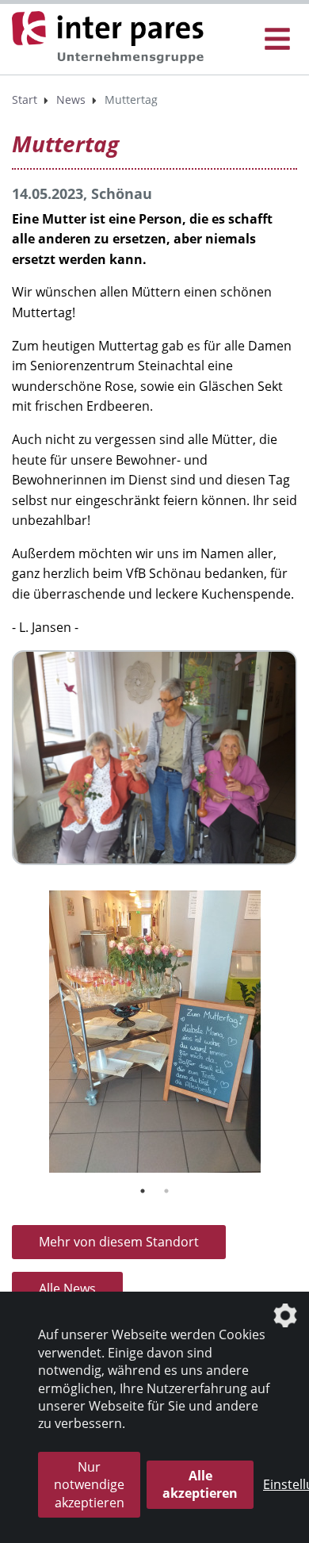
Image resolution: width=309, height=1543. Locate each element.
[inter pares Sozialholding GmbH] (111, 38)
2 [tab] (166, 1191)
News (71, 99)
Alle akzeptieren (200, 1484)
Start (24, 99)
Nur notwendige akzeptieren (89, 1484)
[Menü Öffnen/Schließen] (277, 39)
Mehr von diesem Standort (119, 1241)
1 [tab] (143, 1191)
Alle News (67, 1288)
